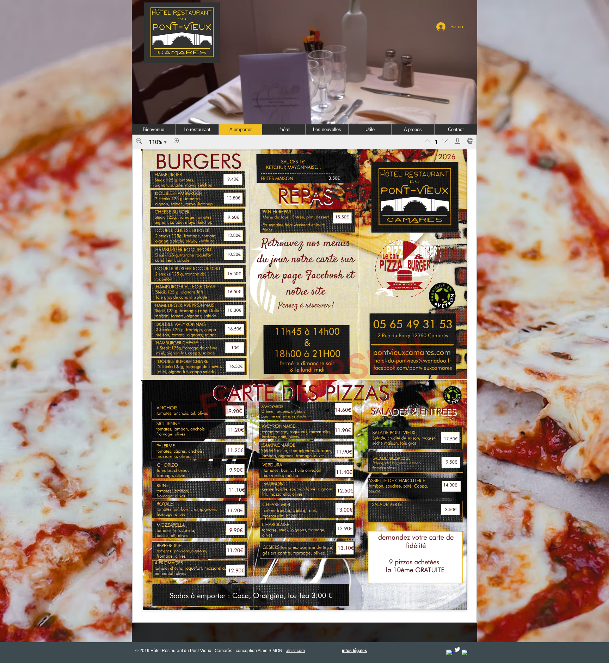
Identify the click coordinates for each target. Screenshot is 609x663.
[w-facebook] (449, 653)
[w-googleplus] (465, 653)
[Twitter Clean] (457, 649)
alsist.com (295, 650)
